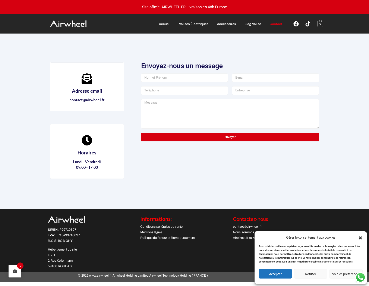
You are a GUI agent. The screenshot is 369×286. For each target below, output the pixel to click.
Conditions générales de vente (161, 226)
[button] (360, 237)
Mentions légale (151, 232)
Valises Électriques (193, 24)
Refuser (310, 274)
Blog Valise (253, 24)
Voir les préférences (346, 274)
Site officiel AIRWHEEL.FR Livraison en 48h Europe (184, 7)
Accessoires (226, 24)
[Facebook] (296, 24)
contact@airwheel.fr (247, 227)
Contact (276, 24)
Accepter (275, 274)
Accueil (164, 24)
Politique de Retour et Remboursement (167, 237)
